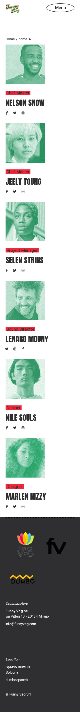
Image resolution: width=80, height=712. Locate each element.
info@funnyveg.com (21, 624)
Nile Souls (21, 417)
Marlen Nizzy (26, 496)
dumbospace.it (17, 680)
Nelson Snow (25, 102)
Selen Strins (25, 260)
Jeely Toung (24, 181)
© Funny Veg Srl (18, 694)
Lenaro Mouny (27, 339)
